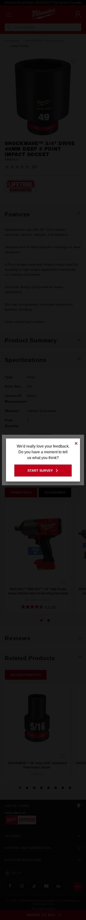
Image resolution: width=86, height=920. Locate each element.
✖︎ (76, 442)
